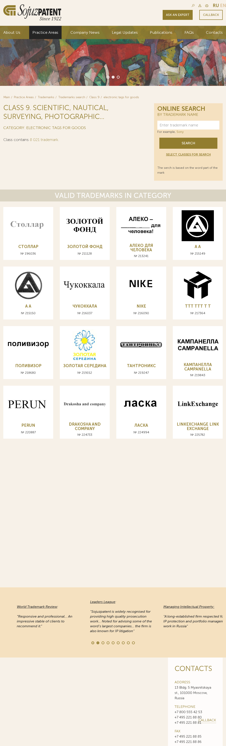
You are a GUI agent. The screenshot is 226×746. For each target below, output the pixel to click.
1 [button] (108, 77)
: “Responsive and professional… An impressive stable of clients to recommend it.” (34, 616)
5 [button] (113, 642)
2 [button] (113, 77)
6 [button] (118, 642)
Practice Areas (45, 32)
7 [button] (123, 642)
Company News (85, 32)
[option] (113, 56)
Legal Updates (125, 32)
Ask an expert (177, 15)
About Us (11, 32)
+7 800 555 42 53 (188, 712)
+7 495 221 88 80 (188, 717)
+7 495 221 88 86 (188, 742)
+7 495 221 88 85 (188, 736)
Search (188, 143)
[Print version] (206, 5)
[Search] (193, 5)
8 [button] (128, 642)
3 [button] (118, 77)
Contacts (214, 32)
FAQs (189, 32)
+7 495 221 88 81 (188, 722)
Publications (161, 32)
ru (216, 5)
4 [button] (108, 642)
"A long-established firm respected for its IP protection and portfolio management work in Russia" (186, 616)
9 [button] (133, 642)
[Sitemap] (199, 5)
